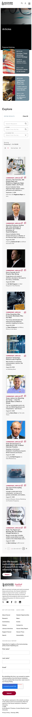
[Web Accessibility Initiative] (7, 3)
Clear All (25, 116)
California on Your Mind (21, 97)
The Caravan (21, 71)
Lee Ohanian (22, 95)
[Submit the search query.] (26, 124)
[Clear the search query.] (23, 129)
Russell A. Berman (23, 69)
